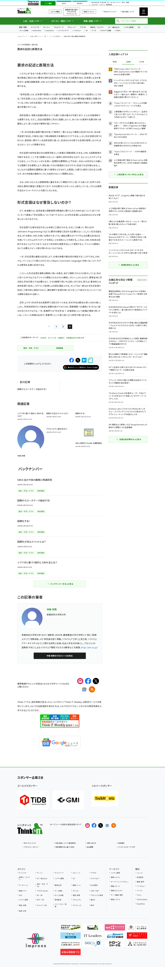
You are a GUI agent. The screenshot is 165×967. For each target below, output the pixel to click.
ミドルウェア (95, 878)
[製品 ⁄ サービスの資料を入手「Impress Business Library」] (70, 944)
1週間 (128, 62)
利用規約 (121, 843)
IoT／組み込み (113, 27)
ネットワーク (59, 27)
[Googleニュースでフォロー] (107, 825)
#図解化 (61, 337)
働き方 (93, 900)
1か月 (141, 62)
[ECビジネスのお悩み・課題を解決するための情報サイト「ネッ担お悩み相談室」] (70, 953)
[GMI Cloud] (68, 799)
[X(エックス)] (96, 681)
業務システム (115, 877)
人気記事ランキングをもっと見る (130, 174)
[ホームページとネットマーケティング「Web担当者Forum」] (115, 928)
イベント (140, 890)
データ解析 (58, 891)
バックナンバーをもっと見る (61, 584)
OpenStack (50, 30)
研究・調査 (125, 2)
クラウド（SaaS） (42, 891)
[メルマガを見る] (87, 825)
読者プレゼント (89, 11)
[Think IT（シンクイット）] (30, 832)
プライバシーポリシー (31, 847)
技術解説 (140, 877)
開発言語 (58, 885)
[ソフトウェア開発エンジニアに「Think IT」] (93, 928)
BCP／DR (40, 900)
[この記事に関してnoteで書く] (90, 360)
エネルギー (95, 4)
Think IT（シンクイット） (30, 11)
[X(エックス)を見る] (100, 825)
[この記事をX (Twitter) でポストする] (78, 360)
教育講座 (109, 4)
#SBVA (43, 337)
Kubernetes (37, 30)
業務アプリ (22, 891)
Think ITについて (109, 11)
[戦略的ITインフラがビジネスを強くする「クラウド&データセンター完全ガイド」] (70, 928)
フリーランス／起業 (61, 905)
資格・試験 (22, 905)
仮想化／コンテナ (97, 27)
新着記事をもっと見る (130, 265)
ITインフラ (35, 27)
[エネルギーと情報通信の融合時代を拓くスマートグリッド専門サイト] (115, 936)
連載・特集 (23, 27)
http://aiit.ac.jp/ (89, 647)
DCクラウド (117, 2)
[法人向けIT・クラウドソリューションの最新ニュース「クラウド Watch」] (70, 936)
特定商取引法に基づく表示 (64, 847)
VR (87, 30)
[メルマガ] (80, 681)
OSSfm (118, 30)
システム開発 (129, 27)
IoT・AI (109, 2)
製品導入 (80, 3)
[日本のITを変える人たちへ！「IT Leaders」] (93, 936)
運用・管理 (76, 895)
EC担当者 (103, 2)
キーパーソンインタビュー (120, 882)
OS (139, 27)
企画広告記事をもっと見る (130, 439)
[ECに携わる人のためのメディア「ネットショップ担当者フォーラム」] (137, 936)
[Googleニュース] (84, 689)
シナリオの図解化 (55, 36)
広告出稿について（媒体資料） (65, 843)
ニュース (140, 873)
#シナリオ (52, 337)
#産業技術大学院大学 (75, 337)
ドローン (102, 4)
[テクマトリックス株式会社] (105, 798)
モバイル (76, 891)
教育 (92, 905)
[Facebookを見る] (94, 825)
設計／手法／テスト (42, 885)
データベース (23, 885)
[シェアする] (71, 360)
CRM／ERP (95, 891)
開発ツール (77, 885)
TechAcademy (142, 899)
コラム (139, 895)
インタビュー (77, 30)
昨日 (115, 62)
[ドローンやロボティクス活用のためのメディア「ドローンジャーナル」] (115, 944)
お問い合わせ (91, 843)
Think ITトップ (22, 36)
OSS (20, 895)
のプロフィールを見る (60, 655)
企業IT (64, 3)
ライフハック (77, 905)
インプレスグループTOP (126, 847)
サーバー (46, 27)
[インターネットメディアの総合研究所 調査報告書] (137, 928)
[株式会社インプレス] (36, 940)
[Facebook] (88, 681)
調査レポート (115, 886)
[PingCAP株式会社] (33, 799)
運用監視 (58, 900)
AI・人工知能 (24, 30)
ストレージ (72, 27)
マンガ (94, 30)
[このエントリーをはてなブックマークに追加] (84, 360)
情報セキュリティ (116, 890)
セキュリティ (77, 900)
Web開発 (94, 885)
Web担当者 (95, 2)
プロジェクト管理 (97, 895)
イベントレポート (63, 30)
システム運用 (23, 900)
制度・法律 (22, 911)
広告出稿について (128, 11)
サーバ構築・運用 (117, 895)
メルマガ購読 (55, 11)
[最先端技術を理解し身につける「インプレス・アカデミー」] (137, 944)
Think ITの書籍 (106, 30)
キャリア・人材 (42, 905)
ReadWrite (141, 904)
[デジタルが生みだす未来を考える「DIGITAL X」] (93, 944)
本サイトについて (30, 843)
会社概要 (90, 847)
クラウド (83, 27)
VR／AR (40, 895)
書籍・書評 (140, 882)
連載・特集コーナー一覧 (38, 36)
